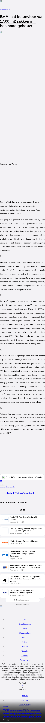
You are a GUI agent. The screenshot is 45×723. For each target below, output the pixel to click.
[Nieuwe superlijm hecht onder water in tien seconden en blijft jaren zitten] (18, 22)
